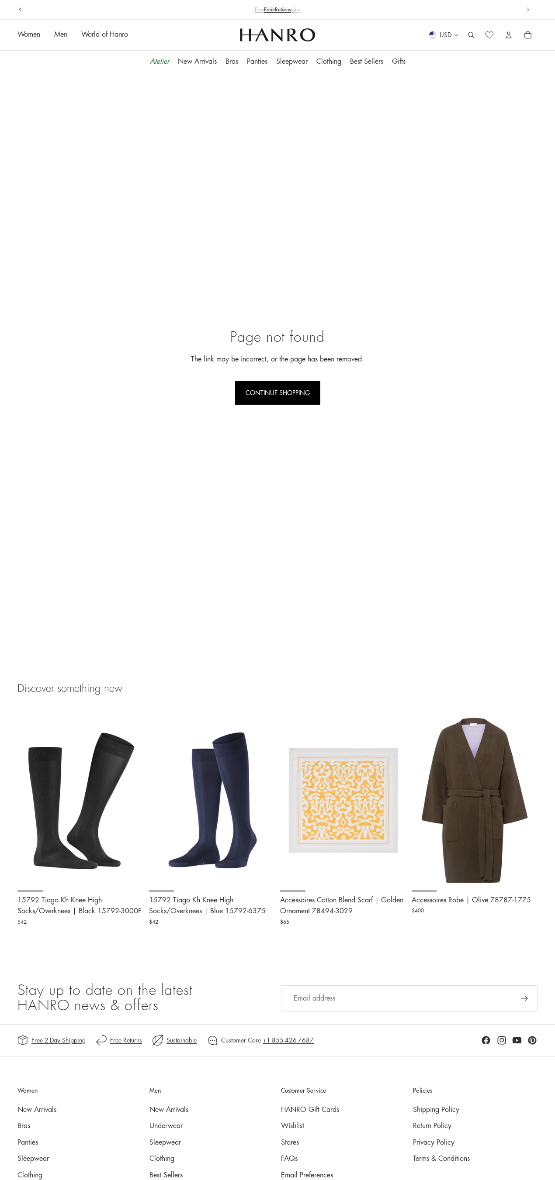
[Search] (471, 35)
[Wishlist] (489, 35)
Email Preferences (307, 1175)
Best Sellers (166, 1175)
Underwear (166, 1125)
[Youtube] (517, 1040)
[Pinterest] (532, 1040)
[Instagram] (501, 1040)
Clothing (29, 1175)
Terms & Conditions (441, 1158)
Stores (290, 1142)
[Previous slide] (20, 9)
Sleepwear (33, 1158)
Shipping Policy (436, 1109)
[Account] (508, 35)
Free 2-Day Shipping (58, 1040)
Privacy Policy (433, 1142)
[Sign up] (524, 998)
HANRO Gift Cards (310, 1109)
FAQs (289, 1158)
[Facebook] (486, 1040)
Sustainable (181, 1040)
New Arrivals (36, 1109)
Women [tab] (28, 34)
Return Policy (432, 1125)
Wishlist (292, 1125)
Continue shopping (278, 393)
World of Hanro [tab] (104, 34)
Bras (23, 1125)
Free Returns (126, 1040)
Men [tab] (60, 34)
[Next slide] (528, 9)
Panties (27, 1142)
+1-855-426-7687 (288, 1040)
